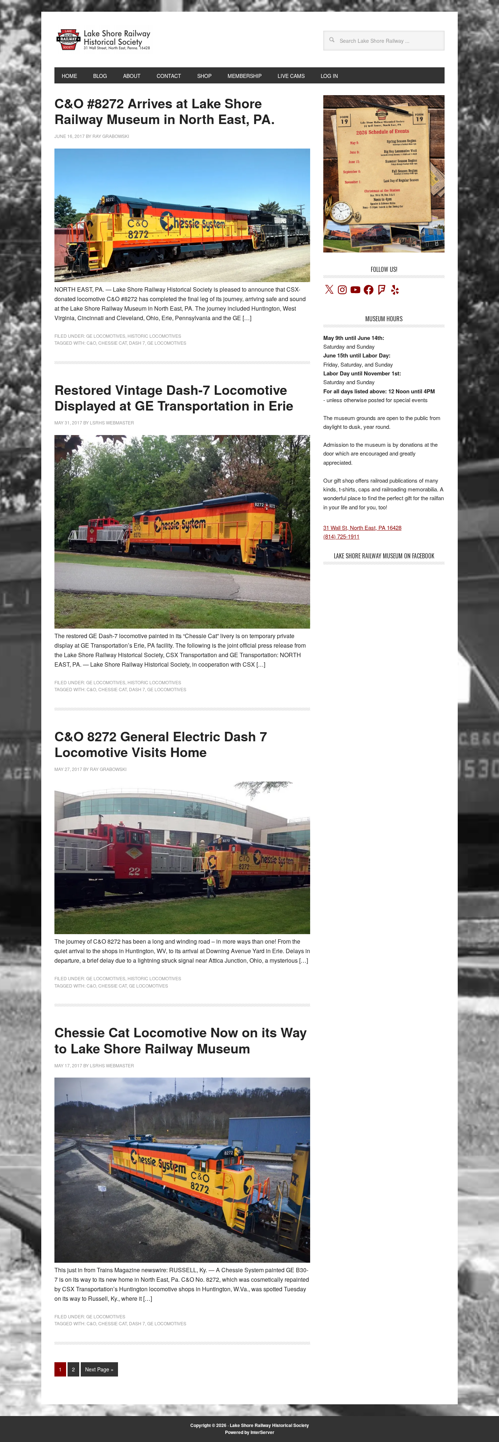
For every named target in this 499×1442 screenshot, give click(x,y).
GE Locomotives (105, 336)
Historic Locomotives (154, 336)
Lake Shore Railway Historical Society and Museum (103, 39)
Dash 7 (137, 343)
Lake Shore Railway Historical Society (269, 1425)
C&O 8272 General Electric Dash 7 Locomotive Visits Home (160, 743)
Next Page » (99, 1369)
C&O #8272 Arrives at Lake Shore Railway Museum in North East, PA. (164, 110)
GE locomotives (166, 343)
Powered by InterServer (249, 1432)
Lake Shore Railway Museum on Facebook (384, 555)
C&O (91, 343)
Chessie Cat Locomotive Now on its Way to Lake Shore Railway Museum (180, 1039)
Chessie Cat (112, 343)
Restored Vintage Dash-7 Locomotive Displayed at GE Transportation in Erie (173, 397)
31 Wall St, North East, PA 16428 (362, 527)
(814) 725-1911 (341, 536)
